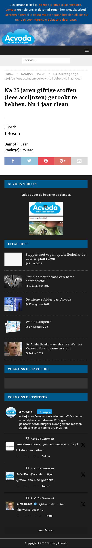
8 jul (49, 474)
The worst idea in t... (30, 509)
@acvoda (36, 474)
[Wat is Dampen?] (13, 326)
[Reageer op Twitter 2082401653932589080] (18, 457)
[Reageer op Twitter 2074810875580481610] (18, 486)
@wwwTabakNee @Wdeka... (35, 480)
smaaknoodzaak (28, 444)
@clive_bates (47, 504)
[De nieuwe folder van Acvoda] (13, 304)
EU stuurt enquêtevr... (31, 450)
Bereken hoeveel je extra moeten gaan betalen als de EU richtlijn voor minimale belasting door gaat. (46, 17)
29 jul (74, 444)
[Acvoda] (46, 42)
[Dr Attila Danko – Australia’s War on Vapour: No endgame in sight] (13, 349)
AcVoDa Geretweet (42, 438)
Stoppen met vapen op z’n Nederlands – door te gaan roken (57, 256)
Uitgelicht (18, 244)
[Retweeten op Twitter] (27, 438)
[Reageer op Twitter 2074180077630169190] (18, 516)
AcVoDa (22, 474)
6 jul (62, 504)
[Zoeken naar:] (46, 60)
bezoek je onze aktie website (60, 4)
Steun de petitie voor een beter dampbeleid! (50, 279)
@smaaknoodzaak (54, 444)
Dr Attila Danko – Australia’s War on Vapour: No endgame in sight (54, 346)
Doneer (11, 9)
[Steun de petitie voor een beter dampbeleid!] (13, 281)
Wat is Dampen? (38, 322)
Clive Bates (24, 504)
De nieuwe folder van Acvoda (48, 299)
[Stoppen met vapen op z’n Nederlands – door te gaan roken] (13, 259)
